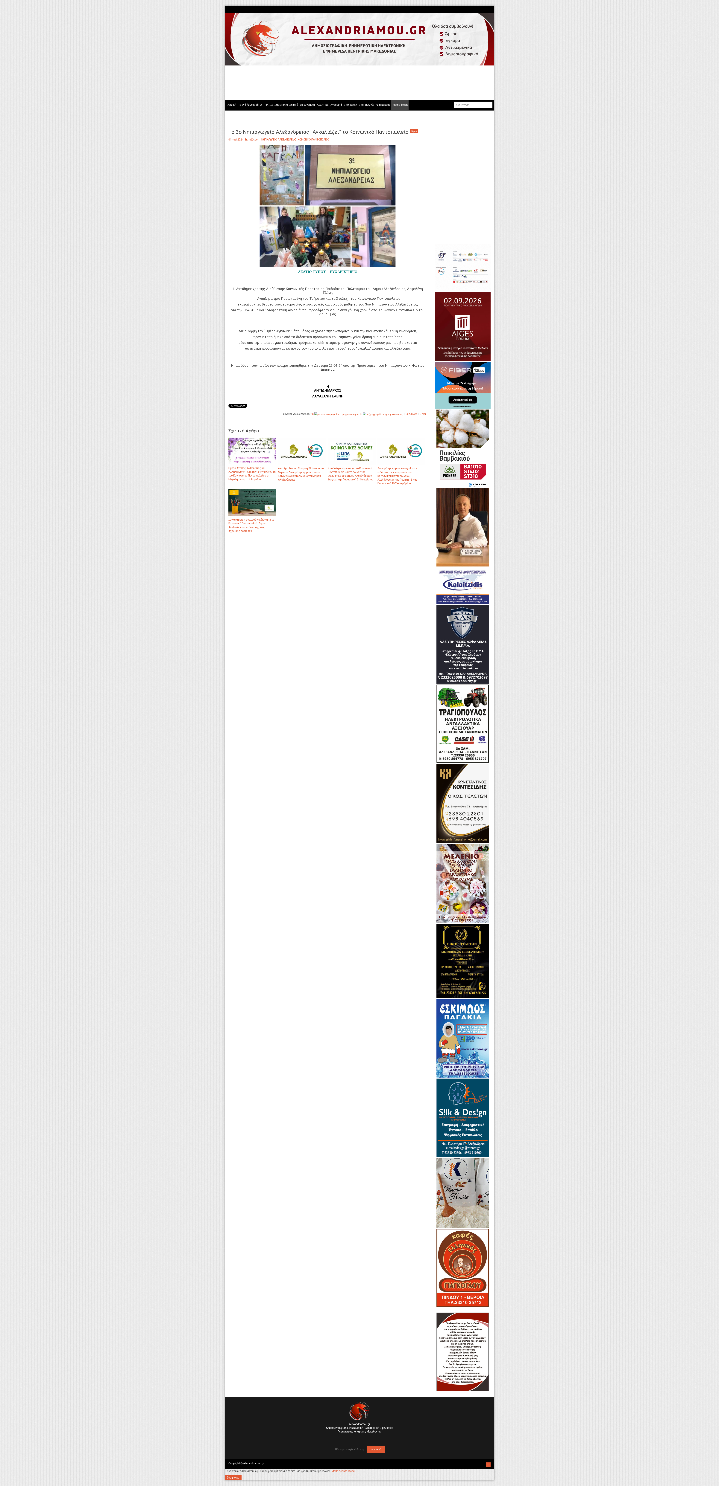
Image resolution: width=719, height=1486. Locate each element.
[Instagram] (487, 9)
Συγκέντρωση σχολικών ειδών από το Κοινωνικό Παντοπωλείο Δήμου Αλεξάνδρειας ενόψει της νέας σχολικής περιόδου (251, 525)
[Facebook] (485, 9)
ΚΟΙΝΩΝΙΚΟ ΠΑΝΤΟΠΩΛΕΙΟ (313, 139)
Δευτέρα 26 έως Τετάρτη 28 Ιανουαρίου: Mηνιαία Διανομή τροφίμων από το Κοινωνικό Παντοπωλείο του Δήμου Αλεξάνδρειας (302, 474)
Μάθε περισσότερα (343, 1471)
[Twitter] (489, 9)
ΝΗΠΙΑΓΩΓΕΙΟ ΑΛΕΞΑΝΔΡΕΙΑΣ (279, 139)
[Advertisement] (327, 575)
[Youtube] (491, 9)
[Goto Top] (488, 1464)
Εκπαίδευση (252, 139)
